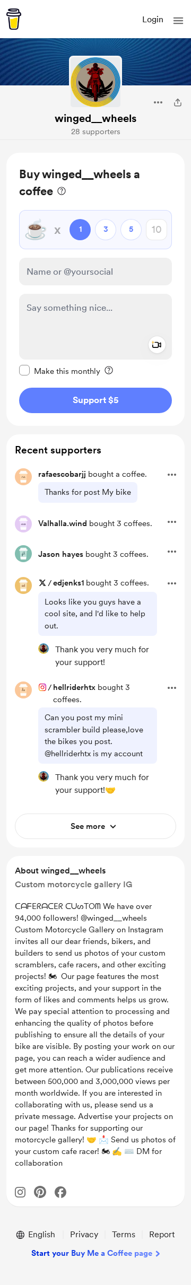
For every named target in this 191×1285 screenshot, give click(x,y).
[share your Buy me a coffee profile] (178, 102)
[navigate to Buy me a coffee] (13, 19)
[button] (178, 20)
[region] (95, 289)
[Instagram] (20, 1192)
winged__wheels (95, 118)
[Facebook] (60, 1192)
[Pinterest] (40, 1192)
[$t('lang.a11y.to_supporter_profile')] (43, 648)
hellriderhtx (74, 687)
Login (152, 19)
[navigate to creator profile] (95, 82)
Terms (123, 1234)
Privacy (84, 1234)
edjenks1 (68, 583)
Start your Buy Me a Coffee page (91, 1253)
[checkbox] (59, 371)
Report (162, 1234)
